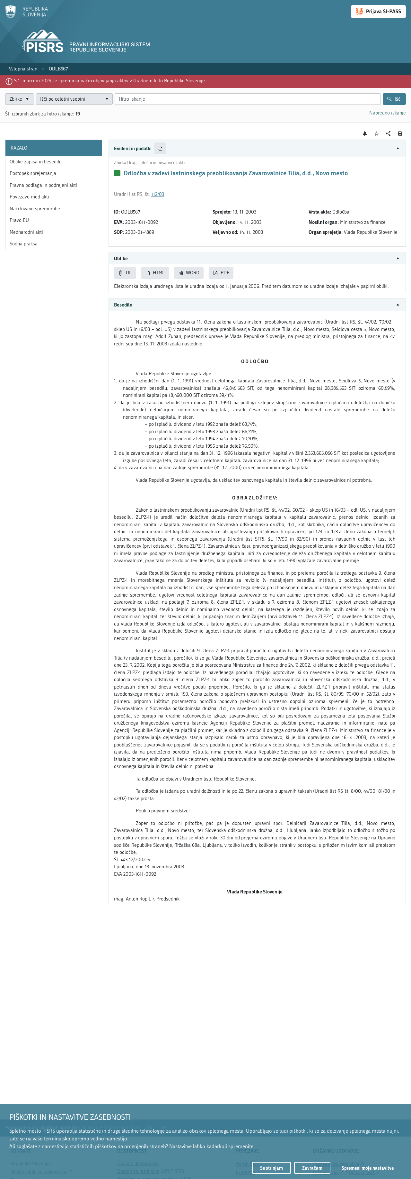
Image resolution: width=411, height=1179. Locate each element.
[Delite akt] (388, 134)
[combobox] (74, 99)
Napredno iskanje (387, 113)
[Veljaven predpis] (117, 173)
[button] (257, 148)
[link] (23, 69)
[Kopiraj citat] (160, 148)
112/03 (157, 194)
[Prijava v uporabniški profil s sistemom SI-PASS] (378, 11)
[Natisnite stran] (400, 133)
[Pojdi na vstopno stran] (26, 17)
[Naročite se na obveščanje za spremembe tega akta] (365, 133)
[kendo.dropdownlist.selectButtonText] (107, 99)
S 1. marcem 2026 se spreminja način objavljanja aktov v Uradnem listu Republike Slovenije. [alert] (110, 81)
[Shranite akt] (377, 134)
